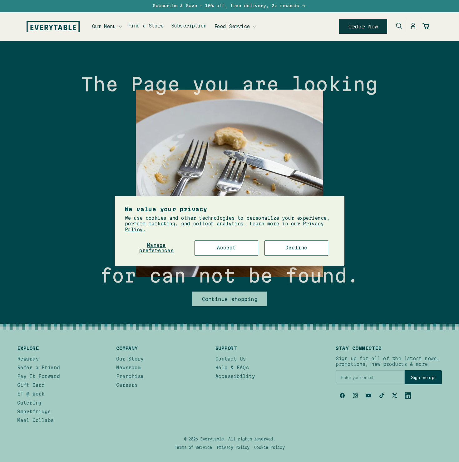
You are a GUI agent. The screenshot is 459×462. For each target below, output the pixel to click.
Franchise (130, 376)
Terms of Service (193, 447)
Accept (226, 247)
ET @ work (31, 393)
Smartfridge (34, 411)
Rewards (27, 358)
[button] (106, 26)
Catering (29, 402)
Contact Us (230, 358)
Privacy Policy (233, 447)
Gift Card (31, 385)
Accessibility (235, 376)
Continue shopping (230, 299)
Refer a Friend (38, 367)
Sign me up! (423, 377)
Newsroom (128, 367)
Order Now (363, 26)
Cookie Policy (269, 447)
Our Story (130, 358)
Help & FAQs (232, 367)
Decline (296, 247)
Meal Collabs (35, 420)
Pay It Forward (38, 376)
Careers (126, 385)
